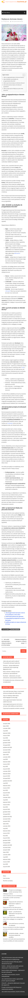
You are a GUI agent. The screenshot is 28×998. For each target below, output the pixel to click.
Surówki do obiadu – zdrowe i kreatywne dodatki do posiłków (16, 935)
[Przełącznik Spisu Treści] (23, 75)
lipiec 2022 (6, 795)
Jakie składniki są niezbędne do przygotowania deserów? (10, 80)
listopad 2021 (6, 814)
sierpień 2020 (6, 850)
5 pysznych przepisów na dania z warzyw (13, 708)
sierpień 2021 (6, 821)
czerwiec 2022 (6, 797)
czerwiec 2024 (6, 771)
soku (23, 367)
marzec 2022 (6, 804)
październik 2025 (7, 747)
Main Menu (7, 12)
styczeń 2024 (6, 776)
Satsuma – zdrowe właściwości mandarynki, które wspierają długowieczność (11, 667)
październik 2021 (7, 816)
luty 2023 (5, 790)
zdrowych (7, 291)
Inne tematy (6, 878)
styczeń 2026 (6, 740)
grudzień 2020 (6, 840)
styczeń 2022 (6, 809)
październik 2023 (7, 781)
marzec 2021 (6, 833)
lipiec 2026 (6, 726)
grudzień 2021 (6, 812)
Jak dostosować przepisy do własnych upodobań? (12, 85)
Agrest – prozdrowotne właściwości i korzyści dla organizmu (15, 913)
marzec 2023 (6, 788)
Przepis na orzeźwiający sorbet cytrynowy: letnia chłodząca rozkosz (12, 892)
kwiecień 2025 (6, 761)
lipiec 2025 (6, 754)
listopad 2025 (6, 745)
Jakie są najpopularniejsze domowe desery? (13, 77)
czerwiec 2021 (6, 826)
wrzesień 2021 (6, 819)
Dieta (4, 876)
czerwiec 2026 (6, 728)
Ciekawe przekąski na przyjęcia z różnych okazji (20, 641)
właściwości (17, 253)
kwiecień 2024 (6, 773)
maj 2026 (5, 731)
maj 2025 (5, 759)
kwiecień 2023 (6, 785)
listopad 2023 (6, 778)
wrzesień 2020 (6, 847)
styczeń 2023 (6, 792)
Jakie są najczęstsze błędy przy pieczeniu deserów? (13, 89)
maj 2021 (5, 828)
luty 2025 (5, 766)
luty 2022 (5, 807)
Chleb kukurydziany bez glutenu (14, 616)
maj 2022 (5, 800)
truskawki (10, 423)
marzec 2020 (6, 862)
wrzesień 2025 (6, 750)
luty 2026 (5, 738)
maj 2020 (5, 857)
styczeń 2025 (6, 769)
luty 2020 (5, 864)
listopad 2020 (6, 842)
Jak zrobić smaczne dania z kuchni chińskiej (13, 991)
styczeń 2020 (6, 866)
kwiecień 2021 (6, 831)
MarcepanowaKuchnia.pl (17, 21)
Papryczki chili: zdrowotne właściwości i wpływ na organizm (16, 903)
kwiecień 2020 (6, 859)
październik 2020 (7, 845)
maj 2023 (5, 783)
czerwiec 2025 (6, 757)
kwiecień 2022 (6, 802)
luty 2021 (5, 835)
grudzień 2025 (6, 742)
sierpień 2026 (6, 723)
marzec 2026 (6, 735)
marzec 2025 (6, 764)
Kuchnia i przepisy (15, 629)
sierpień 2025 (6, 752)
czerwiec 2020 (6, 854)
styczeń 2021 (6, 838)
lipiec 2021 (6, 823)
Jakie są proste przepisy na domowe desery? (14, 83)
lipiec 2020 (6, 852)
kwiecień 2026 (6, 733)
